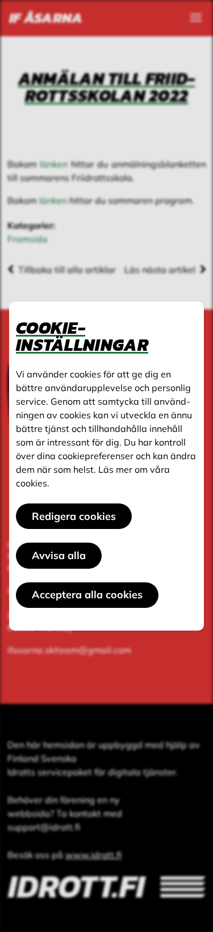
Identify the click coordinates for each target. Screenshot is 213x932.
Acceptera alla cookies (87, 594)
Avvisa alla (59, 555)
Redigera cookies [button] (74, 516)
